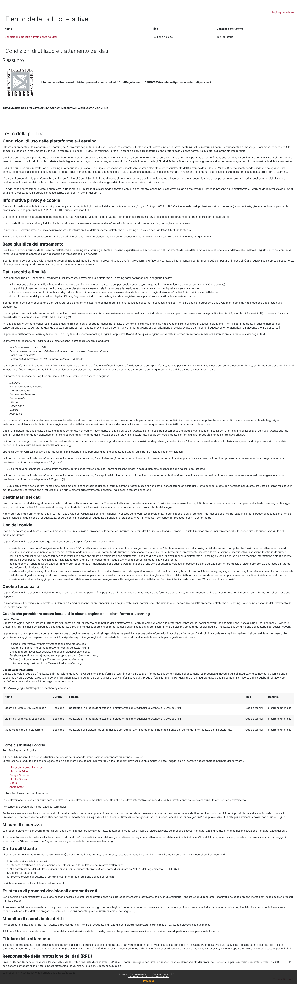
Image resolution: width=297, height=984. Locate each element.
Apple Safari (16, 786)
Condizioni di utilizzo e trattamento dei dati (148, 976)
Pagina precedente (282, 12)
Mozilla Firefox (18, 779)
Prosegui (148, 980)
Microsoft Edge (18, 771)
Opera (13, 783)
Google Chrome (19, 775)
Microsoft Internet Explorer (25, 767)
